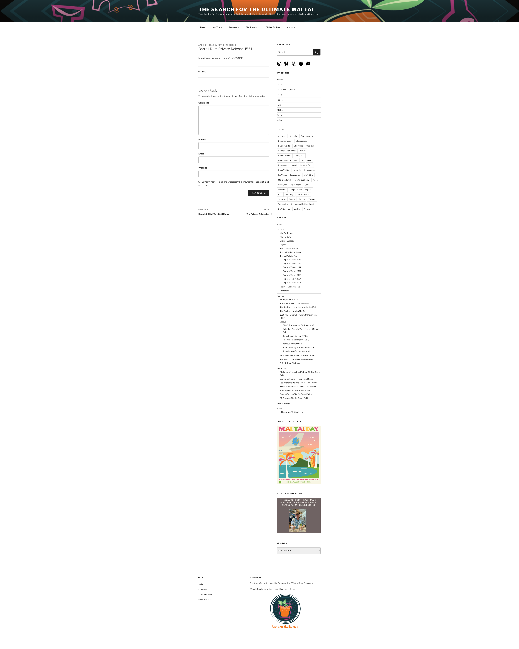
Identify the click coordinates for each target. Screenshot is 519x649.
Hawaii (294, 165)
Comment (204, 102)
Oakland (281, 189)
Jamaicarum (309, 170)
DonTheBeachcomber (287, 160)
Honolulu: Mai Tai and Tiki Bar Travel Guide (298, 386)
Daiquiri (302, 150)
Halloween (282, 165)
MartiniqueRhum (302, 180)
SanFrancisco (303, 194)
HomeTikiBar (284, 170)
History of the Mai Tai (289, 299)
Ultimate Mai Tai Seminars (291, 412)
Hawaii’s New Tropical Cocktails (296, 351)
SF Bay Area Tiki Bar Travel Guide (294, 398)
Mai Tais (216, 27)
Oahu (307, 185)
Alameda (282, 136)
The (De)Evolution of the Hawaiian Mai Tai (298, 307)
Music (279, 95)
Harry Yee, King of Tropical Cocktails (298, 347)
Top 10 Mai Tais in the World (292, 252)
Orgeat (308, 189)
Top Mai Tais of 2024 (292, 279)
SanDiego (290, 194)
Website (202, 168)
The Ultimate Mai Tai (289, 248)
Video (279, 120)
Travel (279, 115)
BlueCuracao (301, 141)
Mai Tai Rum (285, 237)
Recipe (280, 100)
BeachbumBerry (285, 141)
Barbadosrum (307, 136)
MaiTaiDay (308, 175)
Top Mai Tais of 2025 (292, 282)
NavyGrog (282, 185)
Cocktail (310, 146)
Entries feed (203, 589)
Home (202, 27)
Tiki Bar (280, 110)
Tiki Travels (251, 27)
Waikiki (297, 209)
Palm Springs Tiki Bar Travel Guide (295, 390)
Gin (302, 160)
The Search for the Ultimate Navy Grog (296, 359)
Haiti (309, 160)
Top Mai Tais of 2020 (292, 263)
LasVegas (282, 175)
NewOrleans (295, 185)
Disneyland (299, 155)
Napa (315, 180)
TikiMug (311, 199)
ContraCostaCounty (286, 150)
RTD (280, 194)
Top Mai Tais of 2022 (292, 271)
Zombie (307, 209)
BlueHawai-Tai (284, 146)
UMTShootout (284, 209)
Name (202, 139)
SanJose (281, 199)
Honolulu (297, 170)
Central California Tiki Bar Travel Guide (296, 379)
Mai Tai (280, 85)
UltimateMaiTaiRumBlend (302, 204)
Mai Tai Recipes (286, 233)
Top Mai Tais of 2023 (292, 275)
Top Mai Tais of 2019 (292, 259)
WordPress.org (204, 599)
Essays (283, 322)
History (280, 79)
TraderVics (283, 204)
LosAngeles (295, 175)
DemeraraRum (284, 155)
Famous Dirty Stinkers (292, 343)
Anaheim (293, 136)
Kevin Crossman (227, 45)
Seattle (292, 199)
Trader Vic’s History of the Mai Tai (294, 303)
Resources (284, 290)
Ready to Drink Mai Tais (290, 287)
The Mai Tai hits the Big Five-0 (296, 340)
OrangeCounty (295, 189)
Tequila (302, 199)
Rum (204, 72)
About (290, 27)
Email (202, 153)
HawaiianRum (306, 165)
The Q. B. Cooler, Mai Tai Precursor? (298, 325)
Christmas (298, 146)
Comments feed (205, 594)
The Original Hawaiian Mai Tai (292, 311)
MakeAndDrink (284, 180)
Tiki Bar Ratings (273, 27)
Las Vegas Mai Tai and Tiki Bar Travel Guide (298, 383)
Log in (200, 584)
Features (233, 27)
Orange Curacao (287, 241)
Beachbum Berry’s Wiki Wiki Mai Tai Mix (297, 355)
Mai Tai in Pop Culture (286, 90)
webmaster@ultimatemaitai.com (281, 589)
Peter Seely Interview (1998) (295, 336)
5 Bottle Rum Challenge (290, 363)
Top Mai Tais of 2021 (292, 267)
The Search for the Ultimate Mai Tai (256, 9)
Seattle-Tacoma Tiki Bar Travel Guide (296, 394)
